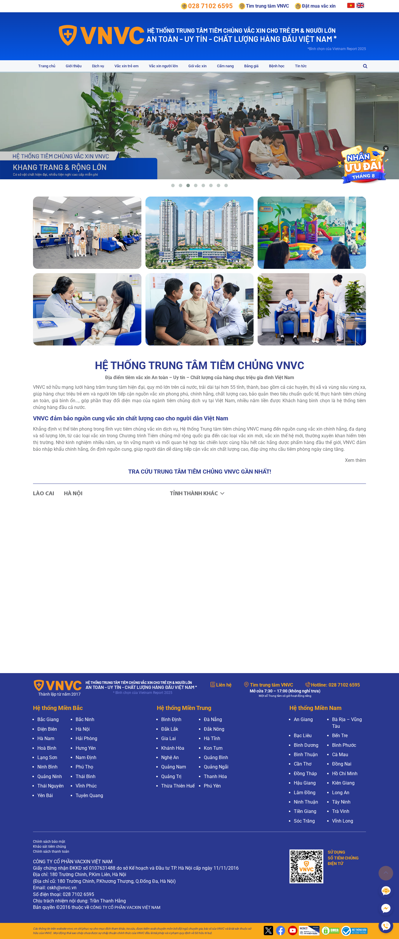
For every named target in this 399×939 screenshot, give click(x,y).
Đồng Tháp (305, 773)
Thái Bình (86, 776)
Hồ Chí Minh (345, 773)
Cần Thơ (302, 764)
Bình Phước (344, 745)
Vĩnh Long (342, 821)
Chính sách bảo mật (49, 842)
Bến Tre (340, 735)
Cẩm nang (225, 66)
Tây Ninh (341, 802)
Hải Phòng (86, 738)
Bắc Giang (48, 719)
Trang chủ (46, 66)
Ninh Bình (47, 767)
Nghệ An (170, 757)
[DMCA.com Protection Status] (330, 931)
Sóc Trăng (304, 821)
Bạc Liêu (303, 735)
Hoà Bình (46, 748)
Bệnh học (276, 66)
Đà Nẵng (213, 719)
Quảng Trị (171, 776)
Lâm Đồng (304, 792)
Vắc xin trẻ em (126, 66)
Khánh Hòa (172, 748)
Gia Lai (168, 738)
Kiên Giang (343, 783)
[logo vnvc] (101, 35)
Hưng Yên (86, 748)
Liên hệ (224, 685)
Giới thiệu (73, 66)
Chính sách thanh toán (51, 851)
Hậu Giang (305, 783)
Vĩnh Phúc (86, 786)
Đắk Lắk (169, 729)
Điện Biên (47, 729)
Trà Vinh (340, 811)
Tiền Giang (305, 811)
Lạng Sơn (47, 757)
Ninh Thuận (306, 802)
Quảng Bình (216, 757)
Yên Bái (45, 795)
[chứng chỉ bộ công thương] (353, 931)
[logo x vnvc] (267, 931)
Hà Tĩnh (212, 738)
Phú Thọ (84, 767)
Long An (340, 792)
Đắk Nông (214, 729)
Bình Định (171, 719)
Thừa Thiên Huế (178, 786)
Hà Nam (45, 738)
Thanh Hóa (215, 776)
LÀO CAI (43, 494)
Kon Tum (213, 748)
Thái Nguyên (50, 786)
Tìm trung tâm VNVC (271, 685)
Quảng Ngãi (216, 767)
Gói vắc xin (197, 66)
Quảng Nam (173, 767)
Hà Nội (83, 729)
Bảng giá (251, 66)
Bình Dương (306, 745)
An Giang (303, 719)
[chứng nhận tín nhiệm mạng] (308, 931)
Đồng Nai (341, 764)
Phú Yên (212, 786)
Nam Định (86, 757)
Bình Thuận (306, 754)
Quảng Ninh (49, 776)
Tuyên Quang (89, 795)
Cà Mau (340, 754)
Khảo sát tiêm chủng (49, 847)
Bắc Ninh (85, 719)
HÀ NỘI (73, 494)
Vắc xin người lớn (163, 66)
